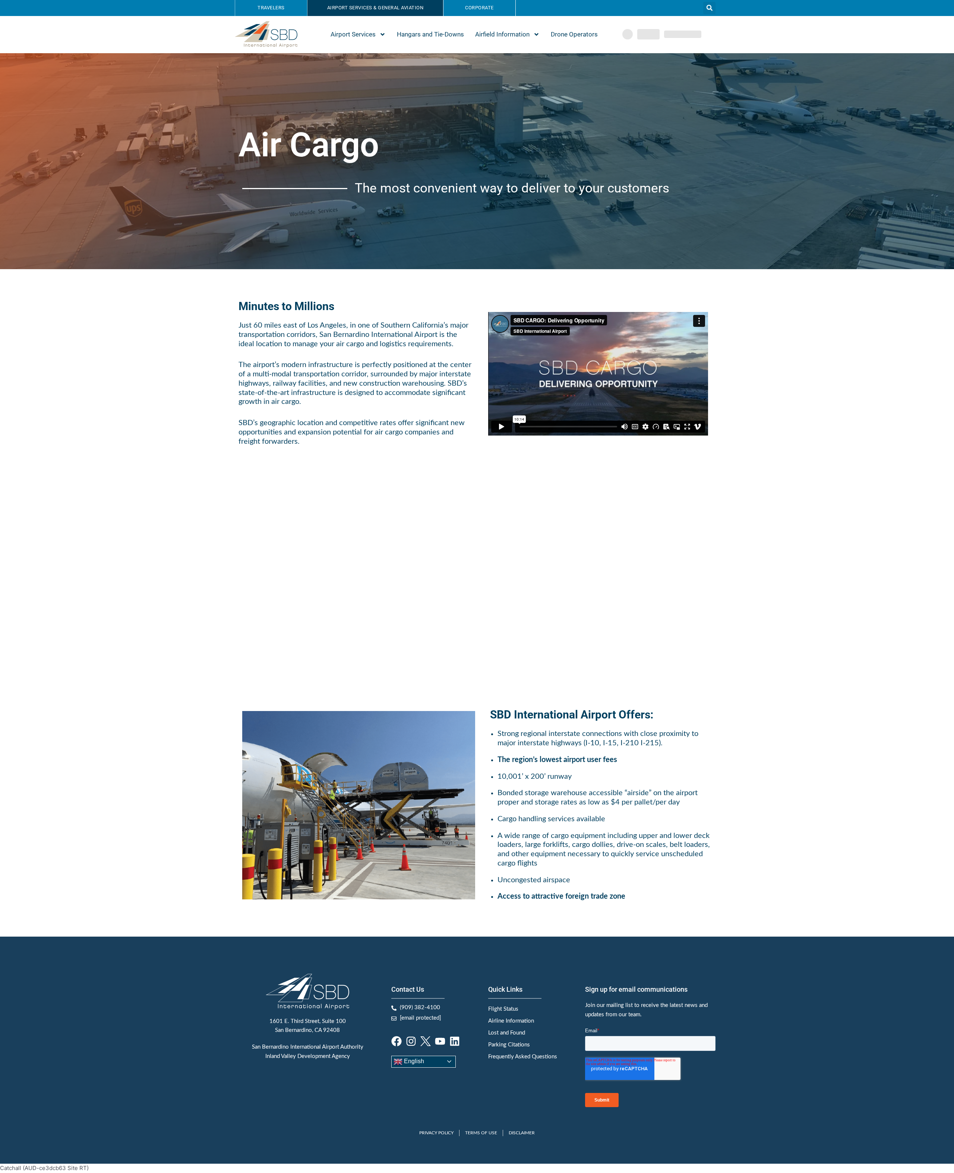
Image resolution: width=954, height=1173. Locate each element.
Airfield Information (502, 34)
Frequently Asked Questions (522, 1056)
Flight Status (503, 1009)
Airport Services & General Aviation (375, 7)
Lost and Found (506, 1033)
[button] (709, 8)
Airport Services (353, 34)
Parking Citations (509, 1045)
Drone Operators (574, 34)
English (413, 1061)
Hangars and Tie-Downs (430, 34)
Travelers (271, 7)
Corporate (479, 7)
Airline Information (511, 1021)
